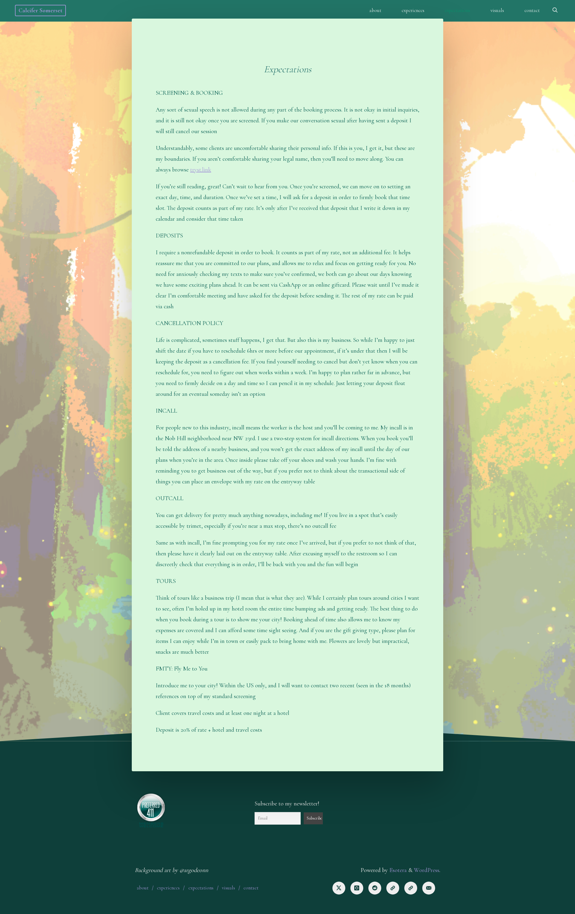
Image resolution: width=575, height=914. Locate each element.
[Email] (428, 888)
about (143, 888)
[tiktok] (392, 888)
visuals (228, 888)
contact (250, 888)
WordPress (426, 870)
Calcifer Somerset (40, 10)
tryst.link (200, 169)
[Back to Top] (551, 905)
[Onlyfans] (410, 888)
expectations (201, 888)
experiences (168, 888)
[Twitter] (338, 888)
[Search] (555, 10)
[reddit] (374, 888)
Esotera (397, 870)
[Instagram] (356, 888)
